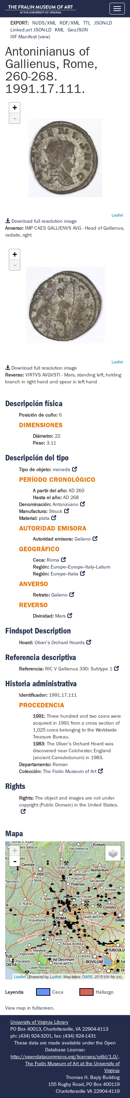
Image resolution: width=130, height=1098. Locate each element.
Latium (103, 567)
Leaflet (117, 215)
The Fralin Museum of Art (69, 771)
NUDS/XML (44, 23)
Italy (89, 567)
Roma (53, 560)
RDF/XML (70, 23)
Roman (60, 764)
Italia (73, 574)
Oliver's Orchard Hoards (60, 642)
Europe (58, 567)
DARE (87, 976)
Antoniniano (65, 504)
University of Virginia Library (39, 1022)
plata (44, 518)
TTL (86, 23)
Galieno (83, 539)
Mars (60, 616)
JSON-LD (103, 23)
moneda (61, 469)
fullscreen (42, 1008)
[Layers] (113, 853)
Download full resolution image (43, 221)
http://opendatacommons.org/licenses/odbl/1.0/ (64, 1056)
